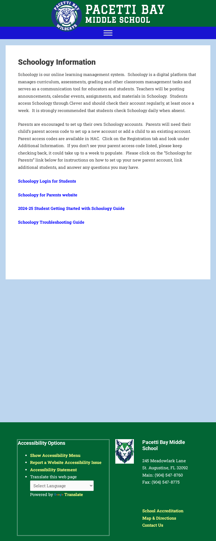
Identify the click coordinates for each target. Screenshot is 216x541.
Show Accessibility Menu (55, 455)
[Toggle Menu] (108, 32)
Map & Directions (159, 518)
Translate (73, 494)
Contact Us (152, 525)
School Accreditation (162, 510)
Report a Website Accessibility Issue (66, 462)
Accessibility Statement (53, 469)
